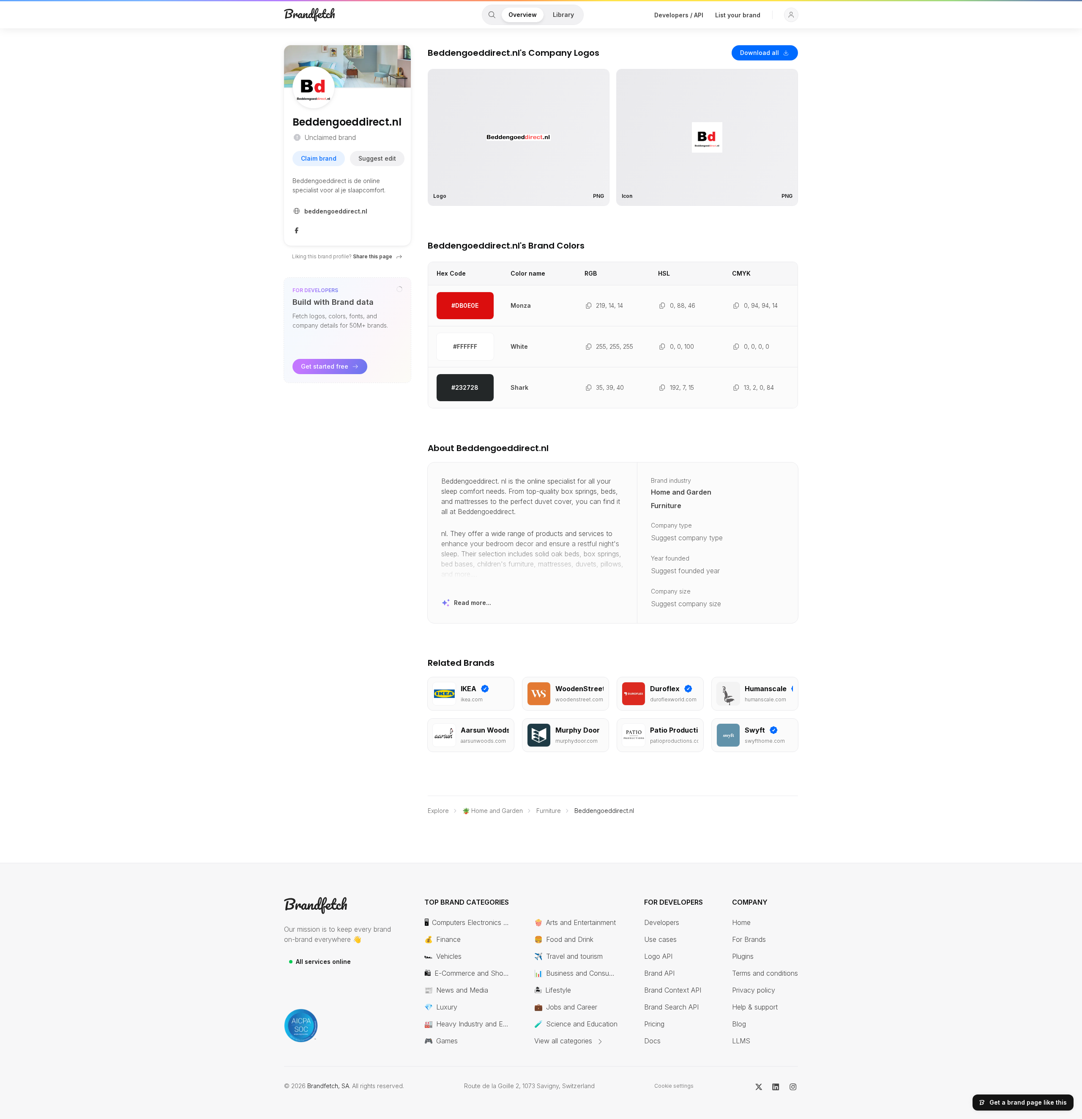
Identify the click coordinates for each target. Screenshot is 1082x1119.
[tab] (492, 15)
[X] (759, 1086)
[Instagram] (793, 1086)
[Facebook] (296, 229)
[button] (791, 15)
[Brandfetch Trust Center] (301, 1025)
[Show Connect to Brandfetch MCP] (399, 289)
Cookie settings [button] (674, 1086)
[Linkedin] (776, 1086)
